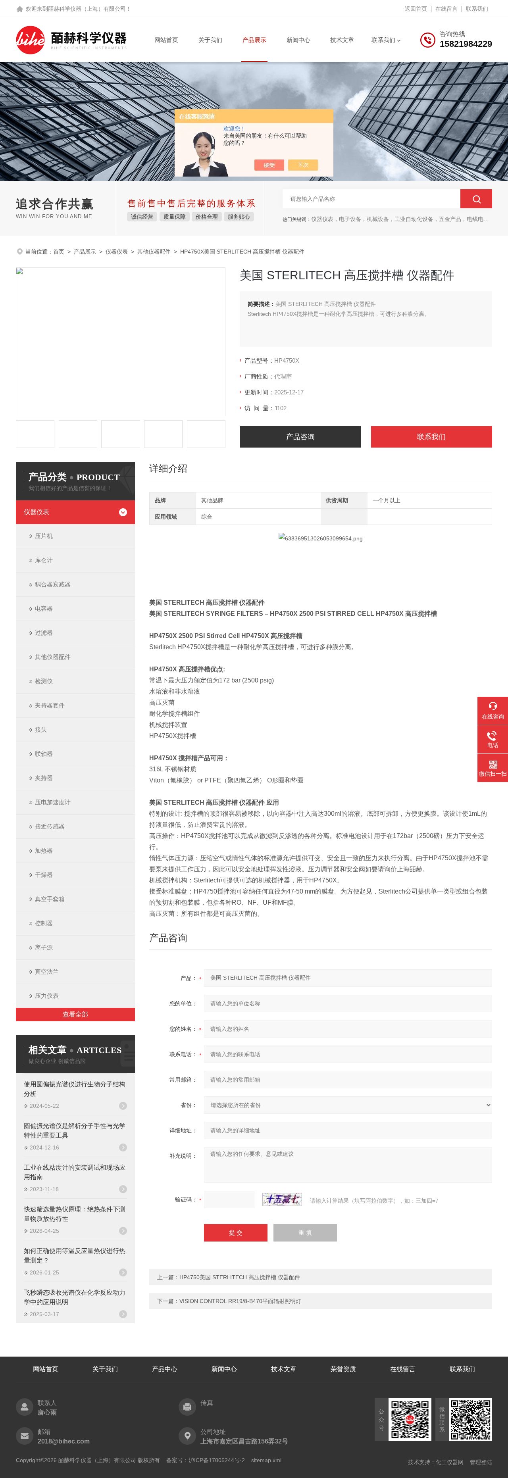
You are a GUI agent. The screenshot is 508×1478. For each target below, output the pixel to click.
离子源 (44, 947)
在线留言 (446, 9)
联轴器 (44, 753)
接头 (41, 729)
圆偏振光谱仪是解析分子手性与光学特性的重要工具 (74, 1130)
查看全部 (75, 1014)
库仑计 (44, 560)
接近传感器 (50, 826)
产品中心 (164, 1369)
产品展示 (254, 40)
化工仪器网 (450, 1462)
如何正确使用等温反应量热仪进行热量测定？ (74, 1255)
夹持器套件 (50, 705)
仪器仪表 (117, 251)
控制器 (44, 923)
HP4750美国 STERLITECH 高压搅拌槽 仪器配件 (239, 1277)
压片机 (44, 535)
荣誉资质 (343, 1369)
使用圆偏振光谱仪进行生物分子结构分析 (74, 1089)
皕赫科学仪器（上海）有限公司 (87, 9)
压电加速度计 (53, 802)
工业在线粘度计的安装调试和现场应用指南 (74, 1172)
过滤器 (44, 632)
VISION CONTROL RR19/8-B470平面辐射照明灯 (240, 1301)
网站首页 (166, 40)
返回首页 (416, 9)
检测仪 (44, 681)
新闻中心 (298, 40)
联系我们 (477, 9)
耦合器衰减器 (53, 584)
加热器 (44, 850)
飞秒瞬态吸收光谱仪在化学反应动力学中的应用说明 (74, 1297)
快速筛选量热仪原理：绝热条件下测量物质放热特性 (74, 1214)
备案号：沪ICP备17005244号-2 (205, 1460)
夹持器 (44, 778)
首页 (58, 251)
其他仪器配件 (154, 251)
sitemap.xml (266, 1460)
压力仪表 (47, 995)
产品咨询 (300, 437)
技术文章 (342, 40)
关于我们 (210, 40)
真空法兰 (47, 971)
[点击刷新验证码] (282, 1199)
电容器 (44, 608)
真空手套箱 (50, 899)
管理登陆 (481, 1462)
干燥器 (44, 874)
